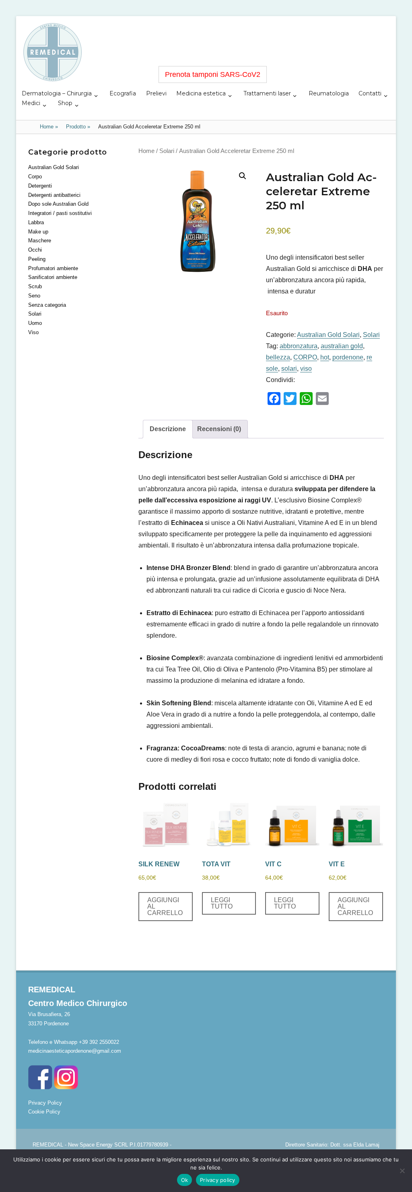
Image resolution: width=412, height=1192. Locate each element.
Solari (166, 151)
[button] (242, 176)
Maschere (39, 241)
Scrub (35, 286)
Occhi (35, 250)
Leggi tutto (222, 903)
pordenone (347, 357)
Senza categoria (47, 305)
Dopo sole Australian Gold (58, 204)
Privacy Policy (45, 1103)
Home (49, 127)
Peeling (36, 259)
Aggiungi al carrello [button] (165, 906)
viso (306, 368)
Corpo (35, 177)
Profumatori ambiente (53, 268)
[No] (402, 1171)
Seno (34, 296)
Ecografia (122, 93)
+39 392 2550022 (99, 1042)
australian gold (342, 346)
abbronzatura (298, 346)
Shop (65, 103)
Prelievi (156, 93)
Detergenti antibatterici (54, 195)
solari (289, 368)
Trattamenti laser (267, 93)
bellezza (278, 357)
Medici (31, 103)
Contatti (369, 93)
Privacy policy (217, 1180)
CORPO (305, 357)
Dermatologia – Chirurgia (57, 93)
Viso (33, 332)
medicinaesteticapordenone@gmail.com (74, 1051)
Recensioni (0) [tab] (219, 429)
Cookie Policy (44, 1112)
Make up (38, 232)
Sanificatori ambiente (52, 277)
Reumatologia (329, 93)
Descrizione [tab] (168, 429)
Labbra (36, 222)
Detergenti (40, 186)
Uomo (35, 323)
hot (324, 357)
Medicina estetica (201, 93)
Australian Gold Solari (328, 334)
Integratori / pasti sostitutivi (60, 213)
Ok (184, 1180)
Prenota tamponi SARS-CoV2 (212, 74)
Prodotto (78, 127)
